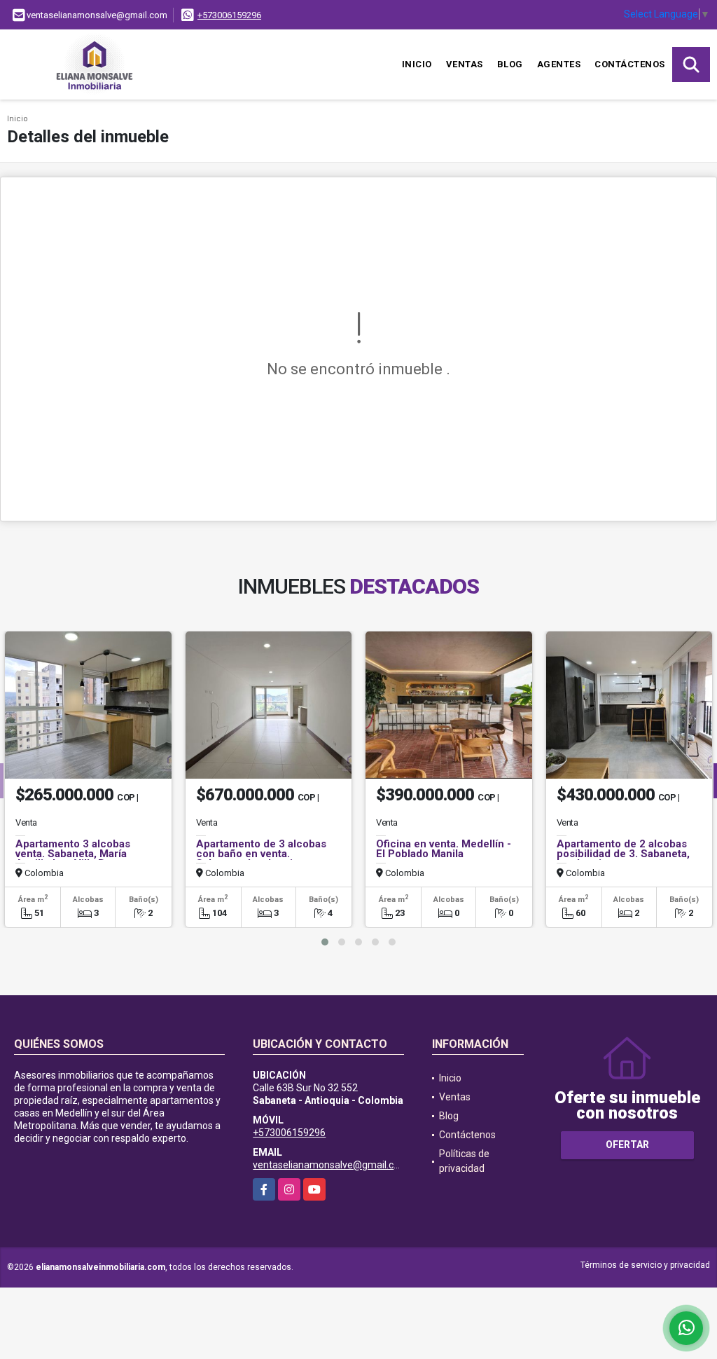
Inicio (417, 64)
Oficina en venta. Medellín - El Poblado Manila (443, 849)
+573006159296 (229, 15)
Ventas (464, 64)
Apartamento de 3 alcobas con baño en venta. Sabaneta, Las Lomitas (261, 854)
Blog (510, 64)
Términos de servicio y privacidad (645, 1265)
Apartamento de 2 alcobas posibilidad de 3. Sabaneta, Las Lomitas (623, 854)
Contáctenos (629, 64)
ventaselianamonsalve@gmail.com (330, 1164)
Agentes (559, 64)
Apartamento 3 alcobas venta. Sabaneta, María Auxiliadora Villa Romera (76, 854)
